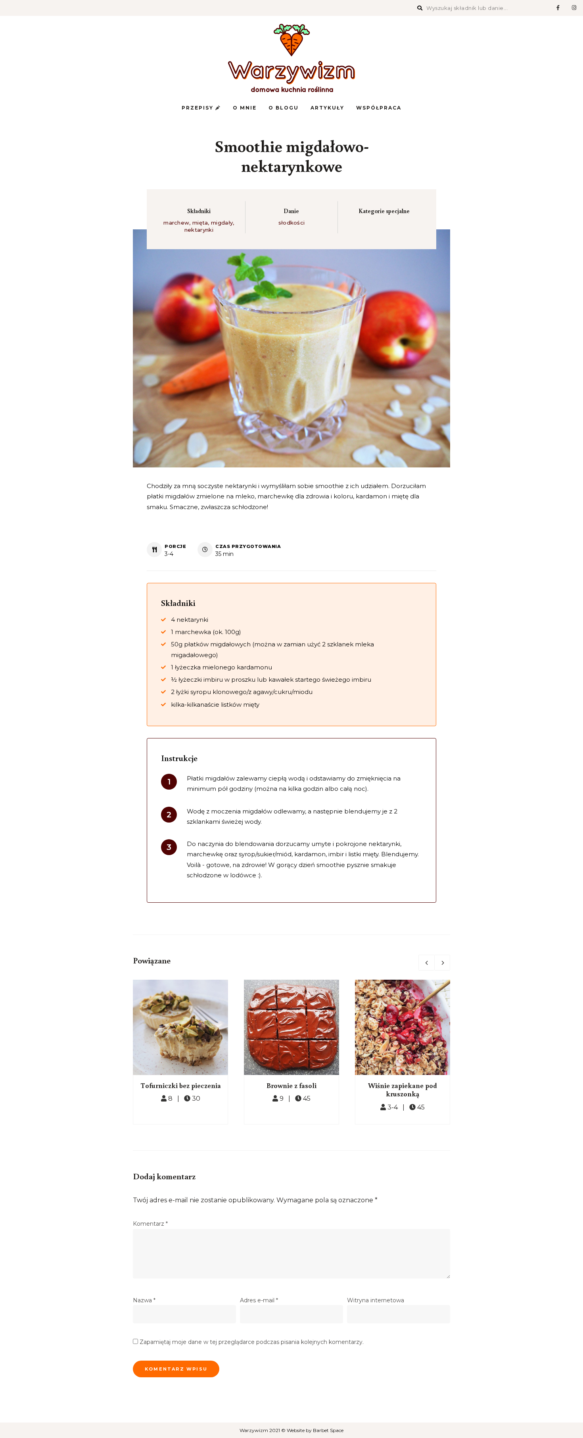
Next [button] (442, 963)
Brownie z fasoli (291, 1085)
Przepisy (198, 108)
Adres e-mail (259, 1300)
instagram (574, 8)
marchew (176, 222)
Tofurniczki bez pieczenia (180, 1085)
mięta (200, 222)
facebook (558, 8)
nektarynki (198, 230)
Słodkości (291, 222)
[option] (180, 1052)
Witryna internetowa (375, 1300)
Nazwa (144, 1300)
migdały (222, 222)
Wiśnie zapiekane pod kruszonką (402, 1089)
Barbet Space (328, 1430)
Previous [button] (426, 963)
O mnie (245, 108)
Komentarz (150, 1223)
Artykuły (327, 108)
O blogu (283, 108)
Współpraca (378, 108)
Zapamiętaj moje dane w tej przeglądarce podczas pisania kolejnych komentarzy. (252, 1342)
